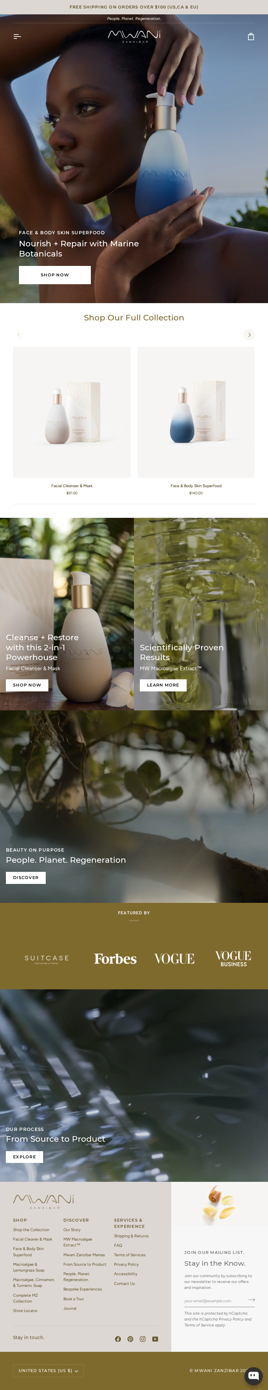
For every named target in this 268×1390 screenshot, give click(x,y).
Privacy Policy (231, 1319)
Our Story (71, 1229)
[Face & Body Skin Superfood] (196, 412)
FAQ (118, 1245)
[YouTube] (155, 1339)
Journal (69, 1308)
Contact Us (124, 1283)
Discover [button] (76, 1220)
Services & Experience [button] (129, 1223)
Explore (24, 1156)
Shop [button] (20, 1220)
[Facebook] (118, 1339)
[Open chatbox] (253, 1376)
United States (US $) (45, 1370)
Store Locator (25, 1310)
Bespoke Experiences (82, 1289)
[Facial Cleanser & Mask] (72, 412)
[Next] (249, 335)
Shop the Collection (31, 1229)
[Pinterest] (130, 1339)
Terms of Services (130, 1254)
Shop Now (55, 274)
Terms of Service (199, 1324)
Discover (26, 877)
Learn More (163, 685)
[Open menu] (23, 37)
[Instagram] (143, 1339)
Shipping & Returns (131, 1235)
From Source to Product (85, 1264)
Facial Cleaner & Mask (32, 1239)
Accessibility (125, 1273)
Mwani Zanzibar (216, 1370)
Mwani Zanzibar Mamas (84, 1254)
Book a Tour (73, 1298)
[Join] (249, 1300)
